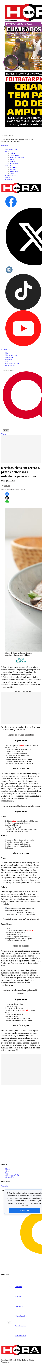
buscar (6, 430)
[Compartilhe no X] (7, 499)
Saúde (12, 159)
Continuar (24, 1210)
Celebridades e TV (12, 175)
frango (21, 745)
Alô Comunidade (11, 163)
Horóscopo (9, 357)
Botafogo (13, 167)
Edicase (3, 434)
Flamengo (13, 169)
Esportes (8, 165)
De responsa (14, 155)
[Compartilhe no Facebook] (7, 495)
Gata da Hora (10, 365)
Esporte (8, 1173)
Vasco (12, 173)
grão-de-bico (24, 1010)
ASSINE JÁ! (5, 349)
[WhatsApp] (7, 503)
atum (14, 821)
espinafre (29, 931)
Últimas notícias (11, 149)
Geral (7, 151)
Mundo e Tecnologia (17, 157)
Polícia (12, 153)
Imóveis (12, 161)
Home (7, 178)
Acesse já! (4, 145)
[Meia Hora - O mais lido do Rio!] (21, 193)
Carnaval (8, 180)
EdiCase (7, 486)
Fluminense (14, 171)
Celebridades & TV (12, 363)
